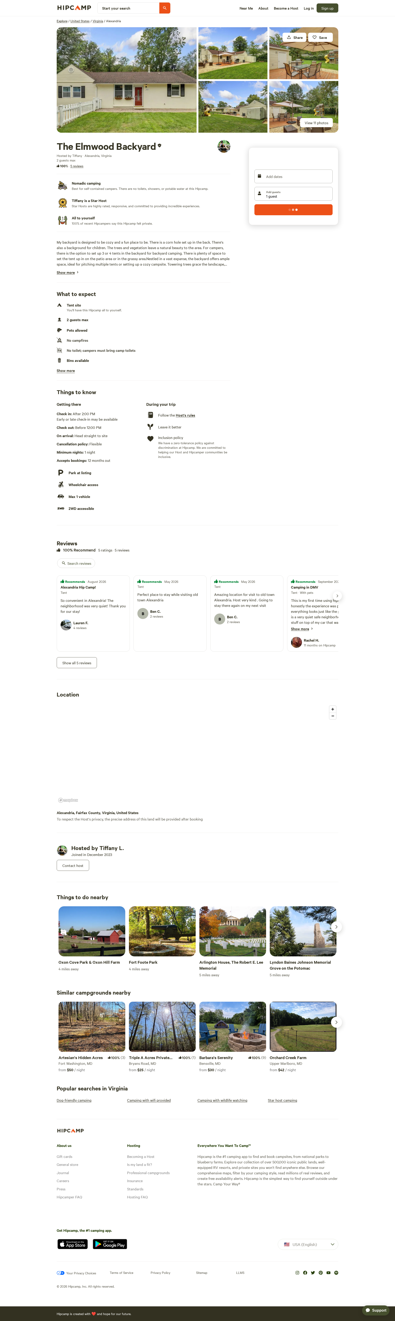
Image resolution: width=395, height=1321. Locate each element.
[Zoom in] (332, 709)
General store (67, 1164)
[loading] (293, 209)
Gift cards (64, 1156)
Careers (63, 1180)
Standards (135, 1188)
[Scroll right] (336, 926)
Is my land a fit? (139, 1164)
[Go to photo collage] (127, 80)
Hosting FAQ (137, 1196)
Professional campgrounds (148, 1172)
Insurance (135, 1180)
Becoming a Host (141, 1156)
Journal (63, 1172)
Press (61, 1188)
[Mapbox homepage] (68, 800)
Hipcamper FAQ (69, 1196)
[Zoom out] (332, 716)
